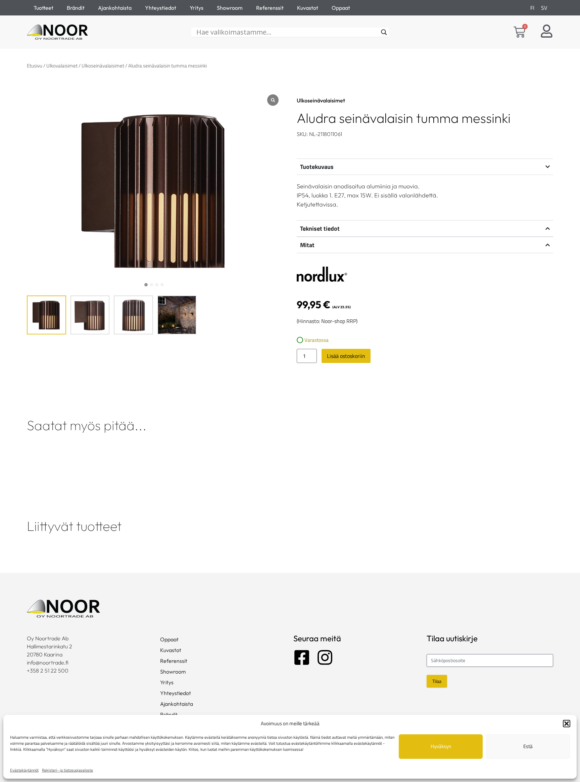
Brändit (76, 7)
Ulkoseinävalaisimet (103, 66)
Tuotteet (43, 7)
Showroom (230, 7)
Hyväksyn (441, 746)
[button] (566, 723)
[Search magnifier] (384, 32)
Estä (528, 746)
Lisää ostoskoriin (346, 356)
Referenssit (270, 7)
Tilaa (436, 681)
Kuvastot (307, 7)
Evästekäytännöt (24, 770)
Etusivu (34, 66)
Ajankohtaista (115, 7)
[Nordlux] (322, 275)
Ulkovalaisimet (62, 66)
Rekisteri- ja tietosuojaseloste (67, 770)
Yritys (196, 7)
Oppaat (341, 7)
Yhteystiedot (160, 7)
